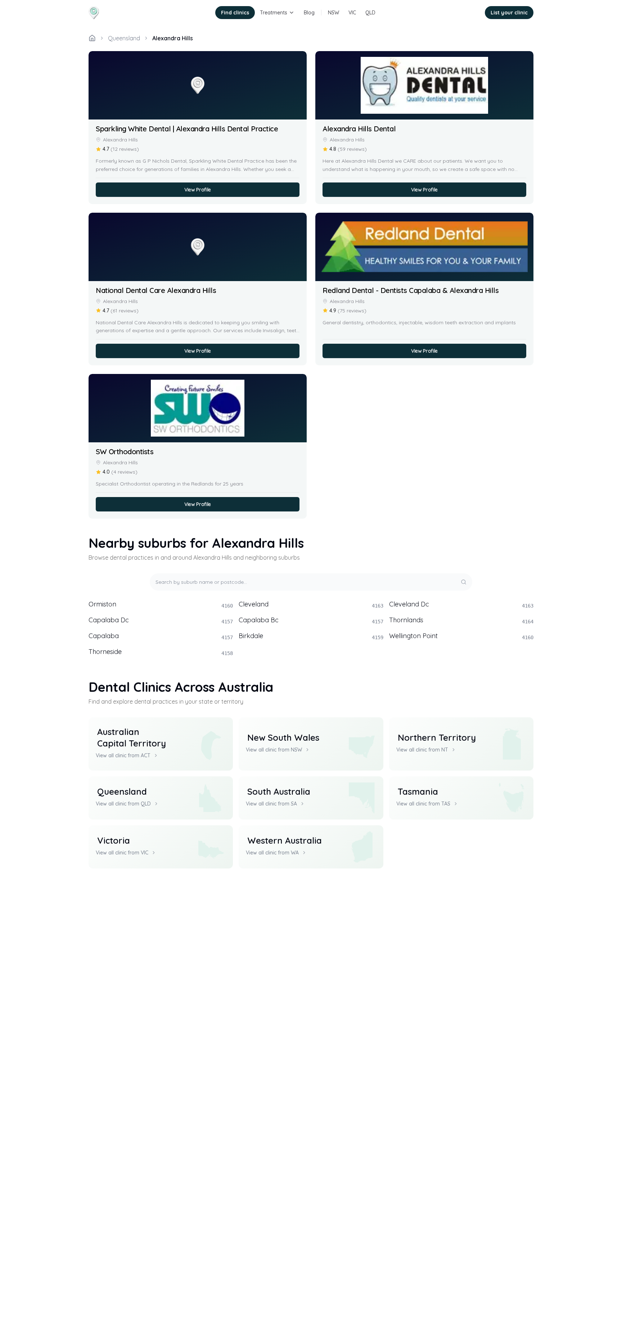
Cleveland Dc (461, 604)
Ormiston (161, 604)
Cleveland (311, 604)
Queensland (124, 38)
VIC (352, 12)
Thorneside (161, 651)
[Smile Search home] (114, 12)
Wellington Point (461, 636)
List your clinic (509, 12)
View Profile (197, 189)
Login (468, 12)
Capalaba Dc (161, 620)
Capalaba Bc (311, 620)
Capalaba (161, 636)
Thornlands (461, 620)
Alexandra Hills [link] (172, 38)
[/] (92, 38)
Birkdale (311, 636)
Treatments (273, 12)
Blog (309, 12)
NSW (333, 12)
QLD (370, 12)
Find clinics (235, 12)
